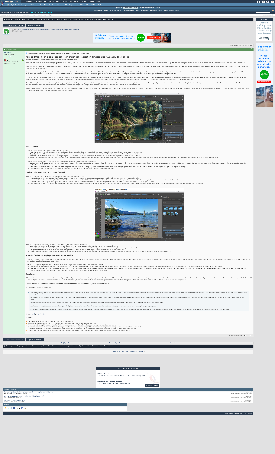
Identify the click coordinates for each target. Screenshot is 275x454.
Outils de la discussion (236, 45)
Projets (158, 7)
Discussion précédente (120, 352)
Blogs (51, 2)
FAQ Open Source (128, 10)
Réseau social (25, 15)
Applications (118, 7)
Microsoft (47, 5)
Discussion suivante (137, 352)
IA (36, 5)
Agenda (40, 15)
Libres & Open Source (130, 7)
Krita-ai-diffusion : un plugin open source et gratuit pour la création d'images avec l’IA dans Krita (48, 29)
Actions (16, 15)
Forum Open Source (115, 10)
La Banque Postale (108, 383)
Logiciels (15, 19)
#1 (251, 49)
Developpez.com (239, 413)
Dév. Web (59, 5)
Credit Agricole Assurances (112, 376)
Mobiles (93, 5)
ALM (40, 5)
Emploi (76, 2)
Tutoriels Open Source (142, 10)
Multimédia (46, 19)
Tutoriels (38, 2)
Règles (50, 15)
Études (84, 2)
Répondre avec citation (236, 335)
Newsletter (67, 2)
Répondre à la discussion (14, 25)
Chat (58, 2)
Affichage (248, 45)
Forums (29, 2)
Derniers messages (6, 15)
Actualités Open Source (101, 10)
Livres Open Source (156, 10)
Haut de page (248, 413)
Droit (91, 2)
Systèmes (101, 5)
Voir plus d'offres (152, 385)
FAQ (45, 2)
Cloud (32, 5)
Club (98, 2)
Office (87, 5)
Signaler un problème (35, 25)
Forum (8, 19)
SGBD (82, 5)
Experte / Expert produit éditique (109, 381)
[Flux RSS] (273, 10)
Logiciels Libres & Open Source (30, 19)
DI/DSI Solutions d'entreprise (19, 5)
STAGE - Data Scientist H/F (107, 374)
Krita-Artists (40, 314)
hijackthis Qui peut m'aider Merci (14, 400)
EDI (66, 5)
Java (53, 5)
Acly (33, 314)
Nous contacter (229, 413)
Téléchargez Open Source (171, 10)
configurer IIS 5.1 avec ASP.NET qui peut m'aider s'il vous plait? (24, 396)
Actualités (37, 343)
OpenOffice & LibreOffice (146, 7)
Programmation (73, 5)
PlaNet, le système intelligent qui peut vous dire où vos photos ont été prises (28, 392)
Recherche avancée (268, 15)
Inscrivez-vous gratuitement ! (41, 12)
